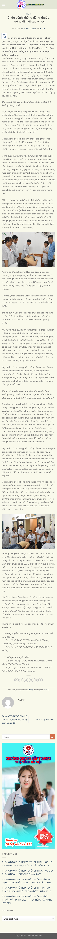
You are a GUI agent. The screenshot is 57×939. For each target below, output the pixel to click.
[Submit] (52, 736)
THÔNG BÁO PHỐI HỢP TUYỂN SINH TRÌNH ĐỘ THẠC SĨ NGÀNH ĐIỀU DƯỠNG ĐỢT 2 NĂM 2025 (26, 889)
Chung (29, 14)
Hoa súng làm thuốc (45, 719)
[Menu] (3, 4)
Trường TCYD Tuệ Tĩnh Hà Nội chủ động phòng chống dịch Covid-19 (14, 719)
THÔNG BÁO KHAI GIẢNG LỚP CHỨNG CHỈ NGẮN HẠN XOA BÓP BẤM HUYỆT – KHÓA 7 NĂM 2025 (26, 881)
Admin (42, 29)
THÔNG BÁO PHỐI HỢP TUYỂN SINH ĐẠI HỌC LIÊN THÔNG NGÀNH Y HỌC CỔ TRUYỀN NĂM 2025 (27, 864)
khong (46, 690)
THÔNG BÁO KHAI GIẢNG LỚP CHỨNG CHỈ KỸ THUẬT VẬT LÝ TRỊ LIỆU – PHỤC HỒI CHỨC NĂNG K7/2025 (27, 899)
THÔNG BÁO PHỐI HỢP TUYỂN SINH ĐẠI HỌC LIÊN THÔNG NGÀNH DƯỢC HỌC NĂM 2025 (27, 872)
